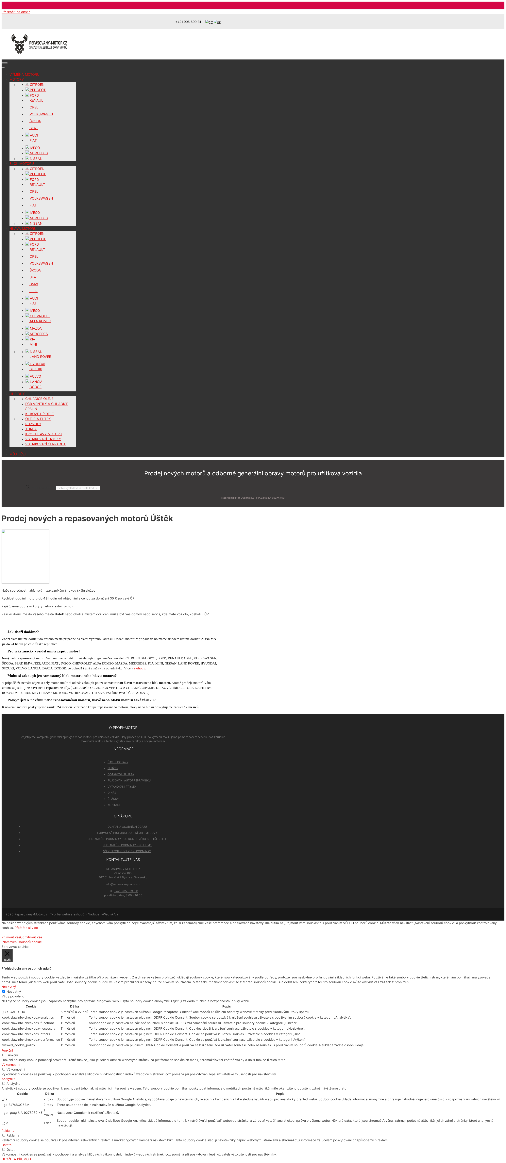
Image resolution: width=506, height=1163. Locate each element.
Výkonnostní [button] (11, 1065)
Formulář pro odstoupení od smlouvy (127, 832)
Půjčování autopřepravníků (129, 780)
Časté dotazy (118, 762)
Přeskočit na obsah (16, 12)
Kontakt (114, 805)
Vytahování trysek (122, 786)
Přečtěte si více (26, 928)
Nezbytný (14, 991)
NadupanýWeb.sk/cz (103, 914)
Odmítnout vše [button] (31, 937)
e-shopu (139, 668)
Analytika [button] (8, 1079)
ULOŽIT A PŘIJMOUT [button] (17, 1159)
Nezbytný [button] (9, 987)
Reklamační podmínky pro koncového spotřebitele (127, 839)
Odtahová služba (121, 774)
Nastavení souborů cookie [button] (22, 942)
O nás (112, 792)
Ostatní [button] (7, 1145)
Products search (43, 488)
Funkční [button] (7, 1050)
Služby (113, 768)
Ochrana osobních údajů (127, 826)
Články (113, 798)
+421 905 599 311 (188, 22)
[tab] (110, 632)
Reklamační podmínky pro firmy (127, 845)
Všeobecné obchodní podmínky (127, 851)
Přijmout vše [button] (11, 937)
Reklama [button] (8, 1131)
